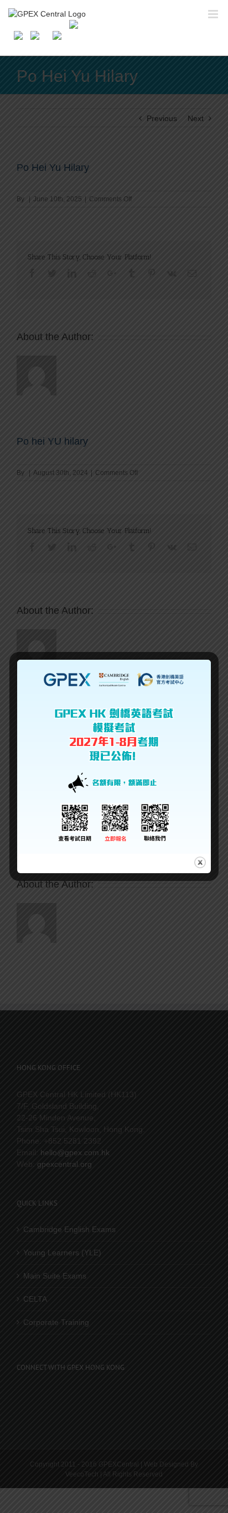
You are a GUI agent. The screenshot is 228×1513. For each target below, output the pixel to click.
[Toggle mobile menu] (214, 14)
